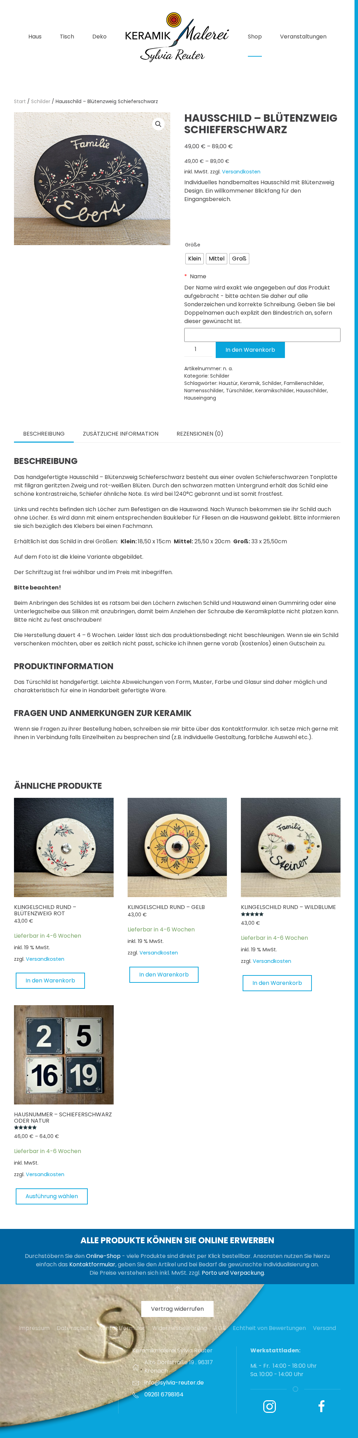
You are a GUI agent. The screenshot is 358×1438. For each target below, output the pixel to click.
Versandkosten (241, 171)
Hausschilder (311, 390)
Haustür (228, 383)
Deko (99, 37)
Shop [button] (255, 37)
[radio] (194, 258)
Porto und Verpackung (233, 1273)
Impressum (34, 1328)
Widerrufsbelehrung (179, 1328)
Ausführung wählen (52, 1196)
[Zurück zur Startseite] (177, 36)
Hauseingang (200, 397)
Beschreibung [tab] (44, 434)
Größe (192, 244)
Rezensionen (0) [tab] (200, 434)
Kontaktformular (92, 1264)
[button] (158, 124)
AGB (220, 1328)
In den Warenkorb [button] (50, 980)
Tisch (67, 37)
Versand (324, 1328)
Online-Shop (103, 1256)
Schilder (40, 101)
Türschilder (239, 390)
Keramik (250, 383)
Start (20, 101)
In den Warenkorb (250, 350)
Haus (35, 37)
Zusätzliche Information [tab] (120, 434)
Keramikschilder (274, 390)
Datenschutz (74, 1328)
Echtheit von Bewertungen (269, 1328)
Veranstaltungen (303, 37)
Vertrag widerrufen (177, 1309)
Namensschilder (203, 390)
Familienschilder (303, 383)
